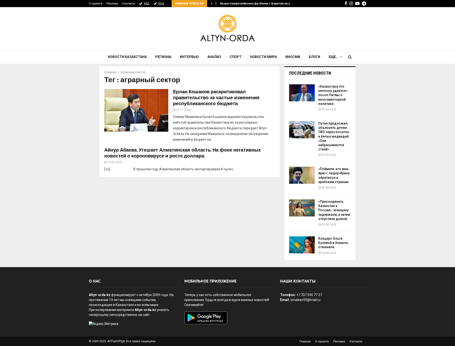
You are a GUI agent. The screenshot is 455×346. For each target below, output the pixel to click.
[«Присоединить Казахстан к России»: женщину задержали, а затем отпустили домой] (302, 207)
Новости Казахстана (127, 57)
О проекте (95, 3)
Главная (305, 341)
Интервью (189, 57)
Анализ (214, 57)
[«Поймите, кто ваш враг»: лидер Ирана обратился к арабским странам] (302, 175)
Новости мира (263, 57)
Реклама (112, 3)
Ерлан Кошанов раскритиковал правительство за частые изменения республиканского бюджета (216, 98)
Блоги (314, 57)
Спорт (235, 57)
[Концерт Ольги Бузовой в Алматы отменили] (302, 244)
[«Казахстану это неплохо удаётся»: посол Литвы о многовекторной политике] (302, 92)
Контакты (128, 3)
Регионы (163, 57)
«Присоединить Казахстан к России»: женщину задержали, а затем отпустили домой (334, 210)
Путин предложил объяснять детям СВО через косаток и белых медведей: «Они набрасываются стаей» (334, 136)
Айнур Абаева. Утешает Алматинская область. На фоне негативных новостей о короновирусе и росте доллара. (182, 153)
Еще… (333, 57)
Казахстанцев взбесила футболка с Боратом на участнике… (262, 3)
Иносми (292, 57)
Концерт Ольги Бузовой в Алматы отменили (333, 243)
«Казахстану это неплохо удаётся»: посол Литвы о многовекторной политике (333, 95)
